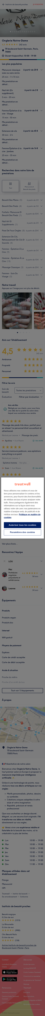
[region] (22, 508)
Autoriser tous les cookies (22, 525)
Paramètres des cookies (22, 532)
